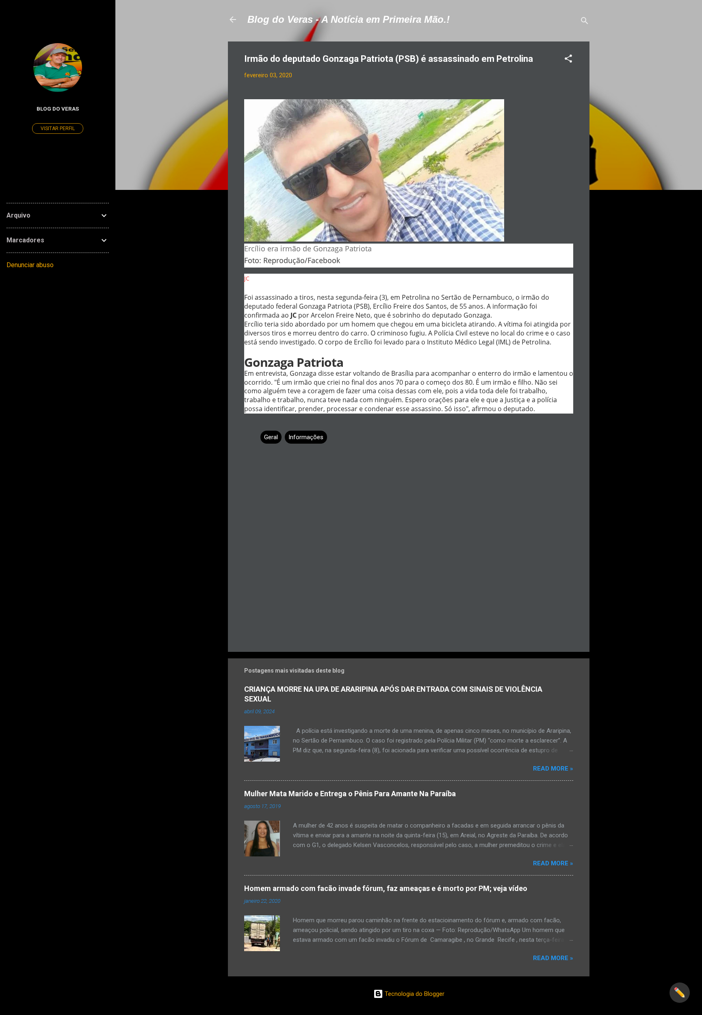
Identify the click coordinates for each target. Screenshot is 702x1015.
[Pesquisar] (584, 22)
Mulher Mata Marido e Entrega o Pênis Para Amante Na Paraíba (350, 793)
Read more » (553, 768)
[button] (568, 60)
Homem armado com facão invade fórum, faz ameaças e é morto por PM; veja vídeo (385, 888)
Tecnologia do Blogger (413, 994)
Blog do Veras (58, 108)
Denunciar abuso (30, 265)
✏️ (680, 992)
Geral (271, 437)
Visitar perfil (58, 128)
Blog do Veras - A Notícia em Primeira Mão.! (348, 19)
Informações (305, 437)
